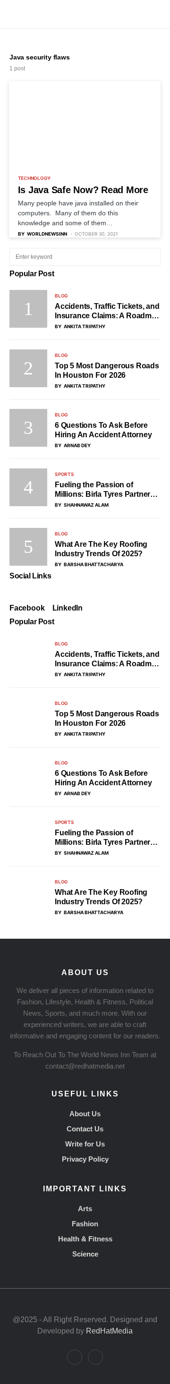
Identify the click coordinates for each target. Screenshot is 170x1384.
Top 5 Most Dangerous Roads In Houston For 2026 (107, 370)
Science (85, 1254)
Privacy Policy (85, 1159)
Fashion (85, 1224)
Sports (64, 474)
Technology (34, 178)
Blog (61, 295)
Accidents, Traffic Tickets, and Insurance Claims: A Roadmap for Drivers (108, 311)
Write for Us (85, 1144)
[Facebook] (74, 1357)
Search (152, 256)
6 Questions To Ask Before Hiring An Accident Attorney (103, 430)
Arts (85, 1209)
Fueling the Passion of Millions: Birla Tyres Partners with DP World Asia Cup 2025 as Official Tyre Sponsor (105, 490)
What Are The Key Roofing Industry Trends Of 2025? (101, 549)
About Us (85, 1114)
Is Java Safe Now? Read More (83, 190)
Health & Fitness (85, 1239)
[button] (12, 14)
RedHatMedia (109, 1331)
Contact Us (85, 1129)
